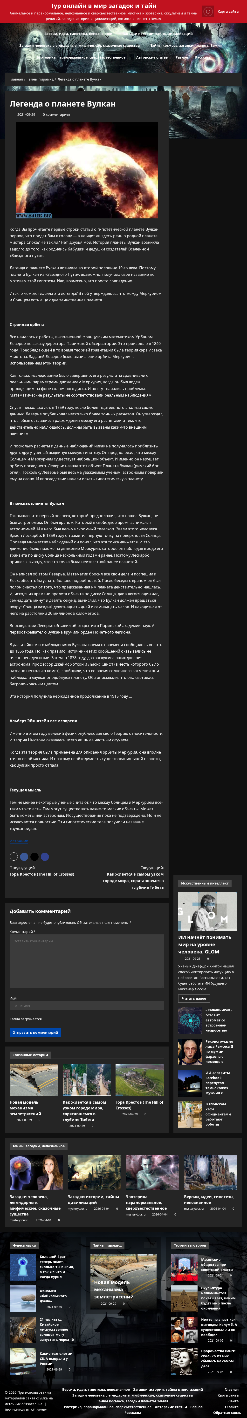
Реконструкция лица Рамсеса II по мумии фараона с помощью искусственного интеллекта (190, 1052)
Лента (233, 1401)
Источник (19, 841)
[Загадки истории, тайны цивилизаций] (94, 1172)
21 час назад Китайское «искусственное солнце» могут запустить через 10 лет (23, 1330)
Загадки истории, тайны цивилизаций (158, 33)
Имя (13, 998)
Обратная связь (227, 1412)
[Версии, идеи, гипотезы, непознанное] (210, 1172)
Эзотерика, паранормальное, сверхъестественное (81, 57)
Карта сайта (228, 11)
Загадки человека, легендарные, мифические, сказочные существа (79, 45)
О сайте (232, 1406)
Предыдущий (42, 871)
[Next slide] (154, 1245)
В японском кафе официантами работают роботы (190, 1114)
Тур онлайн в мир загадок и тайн (104, 5)
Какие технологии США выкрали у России (23, 1361)
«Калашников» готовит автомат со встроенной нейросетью (190, 1020)
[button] (241, 45)
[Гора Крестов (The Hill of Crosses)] (140, 1080)
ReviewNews (15, 1409)
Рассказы (203, 57)
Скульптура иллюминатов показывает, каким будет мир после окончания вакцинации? (184, 1298)
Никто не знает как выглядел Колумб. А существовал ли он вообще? (184, 1330)
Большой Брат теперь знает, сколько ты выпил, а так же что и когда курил (23, 1267)
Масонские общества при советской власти (184, 1267)
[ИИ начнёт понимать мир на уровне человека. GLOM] (207, 911)
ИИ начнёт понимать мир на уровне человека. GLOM (204, 944)
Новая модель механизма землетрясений (25, 1108)
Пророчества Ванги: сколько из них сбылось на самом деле (184, 1361)
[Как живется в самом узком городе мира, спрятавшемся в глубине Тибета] (87, 1080)
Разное (182, 57)
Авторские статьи (152, 57)
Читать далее (196, 999)
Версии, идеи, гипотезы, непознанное (78, 33)
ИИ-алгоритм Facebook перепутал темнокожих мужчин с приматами (190, 1083)
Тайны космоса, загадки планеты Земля (186, 45)
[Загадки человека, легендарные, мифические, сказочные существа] (36, 1172)
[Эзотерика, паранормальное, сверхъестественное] (152, 1172)
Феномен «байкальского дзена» (23, 1298)
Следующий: (133, 877)
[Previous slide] (147, 1245)
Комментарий (23, 931)
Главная (232, 1389)
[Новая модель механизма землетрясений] (34, 1080)
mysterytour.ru (19, 1220)
